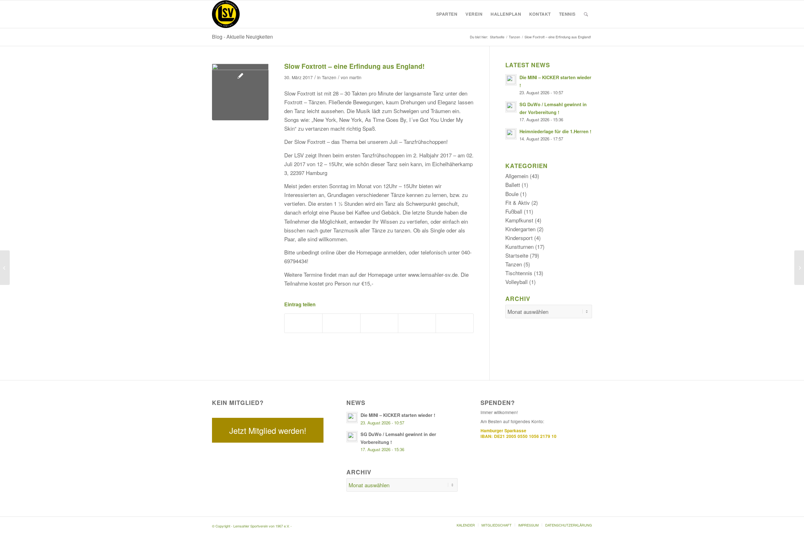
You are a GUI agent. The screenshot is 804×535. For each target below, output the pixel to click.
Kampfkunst (519, 220)
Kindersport (519, 238)
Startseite (516, 255)
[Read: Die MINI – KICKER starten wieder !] (511, 79)
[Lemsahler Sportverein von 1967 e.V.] (226, 14)
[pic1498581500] (240, 92)
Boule (512, 194)
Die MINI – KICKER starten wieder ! (398, 415)
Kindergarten (520, 229)
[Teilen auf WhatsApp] (341, 323)
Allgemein (516, 176)
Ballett (512, 184)
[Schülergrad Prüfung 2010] (5, 267)
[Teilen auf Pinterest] (379, 323)
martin (355, 77)
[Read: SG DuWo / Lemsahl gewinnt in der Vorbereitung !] (511, 106)
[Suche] (586, 14)
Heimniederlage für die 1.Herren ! (555, 131)
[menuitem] (447, 14)
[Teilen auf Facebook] (303, 323)
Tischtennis (518, 273)
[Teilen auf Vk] (417, 323)
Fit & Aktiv (517, 202)
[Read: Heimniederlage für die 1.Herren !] (511, 133)
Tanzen (329, 77)
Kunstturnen (519, 246)
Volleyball (516, 282)
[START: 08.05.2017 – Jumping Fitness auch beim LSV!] (799, 267)
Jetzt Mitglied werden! (267, 430)
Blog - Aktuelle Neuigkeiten (242, 36)
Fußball (513, 211)
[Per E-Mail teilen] (454, 323)
